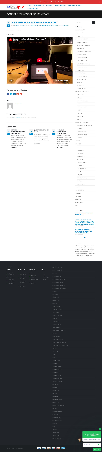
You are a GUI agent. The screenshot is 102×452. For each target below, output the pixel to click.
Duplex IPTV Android (83, 42)
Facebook (8, 94)
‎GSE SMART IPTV (82, 79)
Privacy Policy (34, 279)
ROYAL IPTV (78, 196)
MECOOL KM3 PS (80, 190)
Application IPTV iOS (81, 73)
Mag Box (80, 171)
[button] (38, 161)
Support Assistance (60, 5)
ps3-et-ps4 (78, 193)
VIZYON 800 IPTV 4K (82, 178)
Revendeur (49, 5)
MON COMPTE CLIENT (32, 9)
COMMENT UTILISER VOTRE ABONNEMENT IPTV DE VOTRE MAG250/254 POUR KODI (83, 231)
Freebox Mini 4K (82, 168)
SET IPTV (80, 110)
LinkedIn (14, 94)
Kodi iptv (80, 128)
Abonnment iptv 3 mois (23, 285)
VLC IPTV (80, 138)
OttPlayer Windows (82, 131)
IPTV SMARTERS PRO (83, 101)
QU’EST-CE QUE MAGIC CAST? (41, 131)
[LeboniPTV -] (15, 7)
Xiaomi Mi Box (81, 184)
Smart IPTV (80, 113)
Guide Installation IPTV (74, 5)
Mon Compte (46, 277)
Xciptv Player (81, 70)
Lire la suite (14, 147)
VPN (77, 205)
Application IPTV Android (82, 39)
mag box (78, 187)
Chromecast (24, 25)
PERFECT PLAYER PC (82, 134)
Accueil (29, 5)
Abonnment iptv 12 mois (23, 273)
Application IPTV (80, 33)
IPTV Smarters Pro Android (84, 51)
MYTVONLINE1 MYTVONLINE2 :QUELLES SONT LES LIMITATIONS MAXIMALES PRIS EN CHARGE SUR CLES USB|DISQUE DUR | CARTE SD (85, 222)
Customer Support (33, 276)
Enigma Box (81, 159)
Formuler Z (80, 165)
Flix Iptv (80, 97)
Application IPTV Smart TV (82, 91)
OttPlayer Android (82, 57)
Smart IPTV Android (82, 61)
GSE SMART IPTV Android (84, 45)
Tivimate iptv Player (82, 67)
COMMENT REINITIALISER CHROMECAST (61, 131)
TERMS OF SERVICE (33, 282)
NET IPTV (80, 104)
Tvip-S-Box (80, 175)
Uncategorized (79, 202)
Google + (17, 94)
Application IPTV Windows (82, 122)
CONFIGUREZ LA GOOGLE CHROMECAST (39, 25)
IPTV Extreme (81, 48)
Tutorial (44, 279)
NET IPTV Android (82, 54)
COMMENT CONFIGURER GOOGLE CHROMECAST (18, 131)
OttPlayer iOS (81, 85)
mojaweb (16, 25)
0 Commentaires (65, 25)
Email (21, 94)
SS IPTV (80, 119)
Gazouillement (11, 94)
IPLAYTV (80, 82)
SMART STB (80, 116)
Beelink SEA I (81, 150)
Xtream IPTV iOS (82, 88)
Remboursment (35, 273)
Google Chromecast (53, 25)
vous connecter (17, 117)
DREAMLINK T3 (81, 156)
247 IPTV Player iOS (82, 76)
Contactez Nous (45, 273)
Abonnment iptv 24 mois (23, 277)
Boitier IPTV (78, 144)
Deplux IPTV (81, 94)
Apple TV (80, 147)
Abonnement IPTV (80, 30)
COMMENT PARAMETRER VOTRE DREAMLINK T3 (84, 213)
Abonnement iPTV (39, 5)
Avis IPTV (78, 140)
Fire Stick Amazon (82, 162)
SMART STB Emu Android (84, 64)
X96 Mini (80, 181)
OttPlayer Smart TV (82, 107)
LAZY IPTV (80, 36)
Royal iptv (78, 199)
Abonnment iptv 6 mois (23, 281)
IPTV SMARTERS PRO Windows (85, 125)
